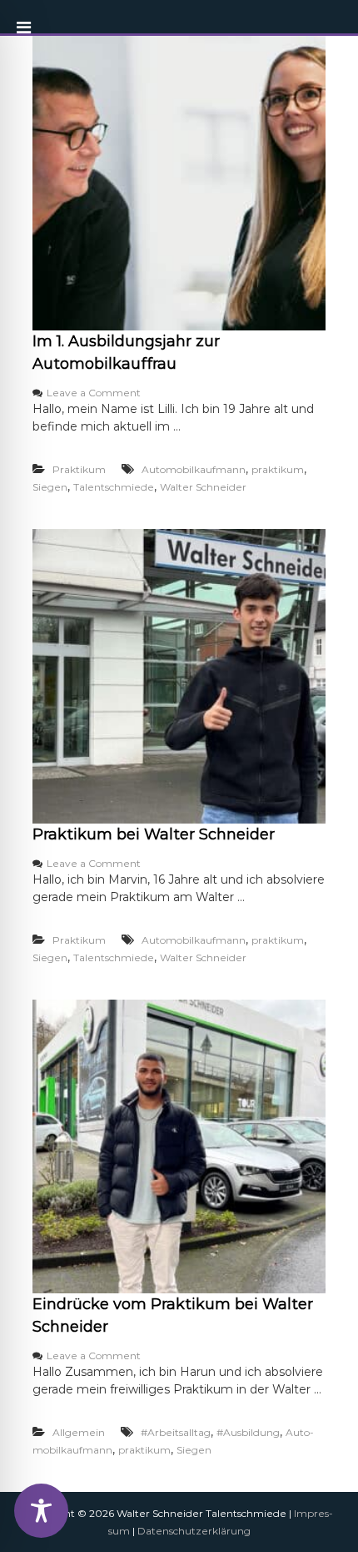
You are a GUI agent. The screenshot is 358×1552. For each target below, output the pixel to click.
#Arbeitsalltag (176, 1432)
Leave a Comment (94, 392)
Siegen (49, 487)
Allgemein (78, 1432)
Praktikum (79, 469)
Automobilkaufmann (194, 469)
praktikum (277, 469)
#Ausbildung (248, 1432)
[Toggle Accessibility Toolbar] (41, 1510)
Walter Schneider (203, 487)
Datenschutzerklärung (194, 1530)
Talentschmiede (113, 487)
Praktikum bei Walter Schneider (153, 834)
